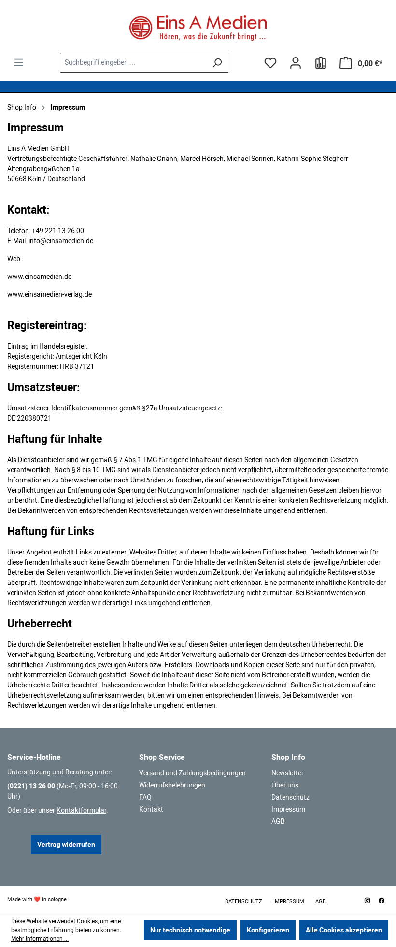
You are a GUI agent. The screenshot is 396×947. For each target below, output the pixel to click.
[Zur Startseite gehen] (198, 28)
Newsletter (287, 773)
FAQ (145, 797)
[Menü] (18, 62)
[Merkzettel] (270, 62)
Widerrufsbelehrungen (172, 785)
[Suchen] (217, 63)
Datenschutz (290, 797)
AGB (278, 821)
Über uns (284, 785)
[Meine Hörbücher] (320, 62)
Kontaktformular (81, 810)
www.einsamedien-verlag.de (49, 294)
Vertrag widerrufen (66, 844)
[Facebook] (381, 900)
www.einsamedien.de (39, 276)
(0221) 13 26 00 (31, 786)
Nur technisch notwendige (190, 930)
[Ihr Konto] (295, 62)
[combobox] (133, 63)
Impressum (288, 809)
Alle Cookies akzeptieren (344, 930)
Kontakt (151, 809)
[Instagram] (367, 900)
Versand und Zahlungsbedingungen (192, 773)
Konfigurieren (268, 930)
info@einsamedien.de (60, 241)
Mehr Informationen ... (40, 938)
